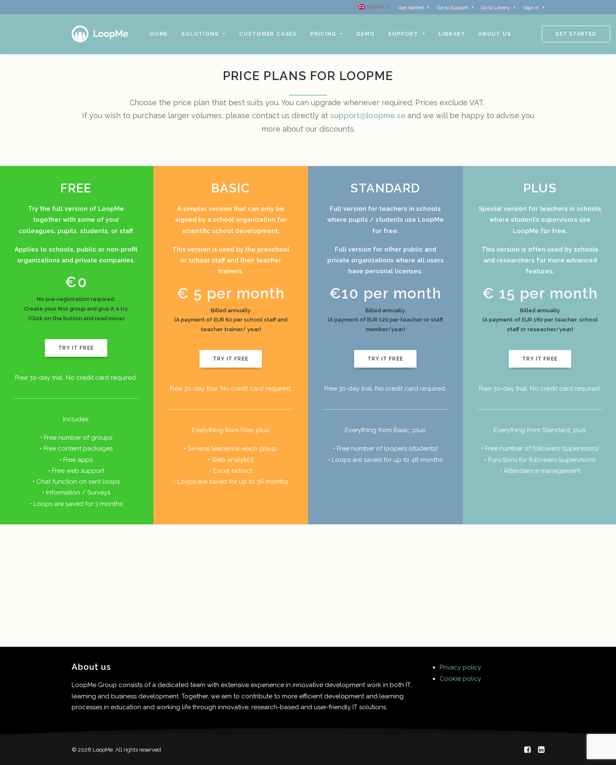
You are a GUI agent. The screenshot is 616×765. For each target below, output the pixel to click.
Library (452, 34)
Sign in (531, 7)
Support (403, 34)
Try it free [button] (76, 348)
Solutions (200, 34)
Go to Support (452, 7)
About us (495, 34)
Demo (366, 34)
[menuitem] (375, 6)
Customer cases (268, 34)
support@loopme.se (368, 115)
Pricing (323, 34)
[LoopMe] (100, 34)
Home (159, 34)
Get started (411, 7)
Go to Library (495, 7)
